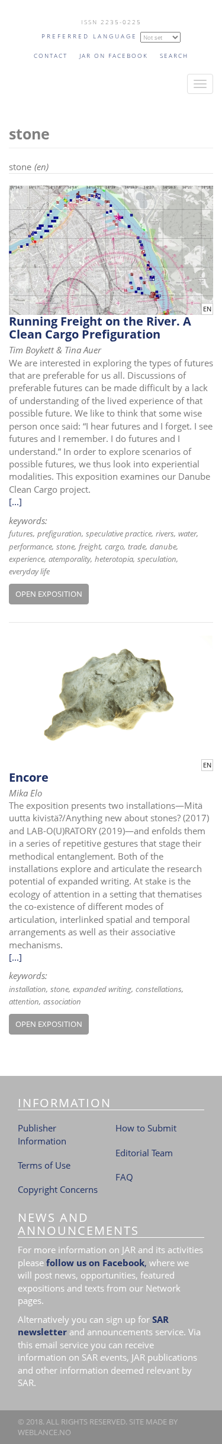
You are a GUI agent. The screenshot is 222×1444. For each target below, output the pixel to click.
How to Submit (145, 1128)
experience (26, 559)
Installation (27, 989)
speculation (156, 559)
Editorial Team (144, 1153)
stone (65, 546)
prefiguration (59, 533)
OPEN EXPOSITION (48, 593)
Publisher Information (42, 1134)
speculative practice (119, 533)
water (187, 533)
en (207, 309)
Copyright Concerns (58, 1189)
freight (90, 546)
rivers (165, 533)
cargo (114, 546)
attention (24, 1001)
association (62, 1001)
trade (137, 546)
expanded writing (102, 989)
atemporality (70, 559)
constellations (159, 989)
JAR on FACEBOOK (113, 55)
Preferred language (89, 36)
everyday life (29, 571)
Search (174, 55)
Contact (50, 55)
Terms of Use (44, 1165)
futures (21, 533)
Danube (163, 546)
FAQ (124, 1177)
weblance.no (44, 1432)
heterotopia (114, 559)
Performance (30, 546)
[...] (15, 502)
